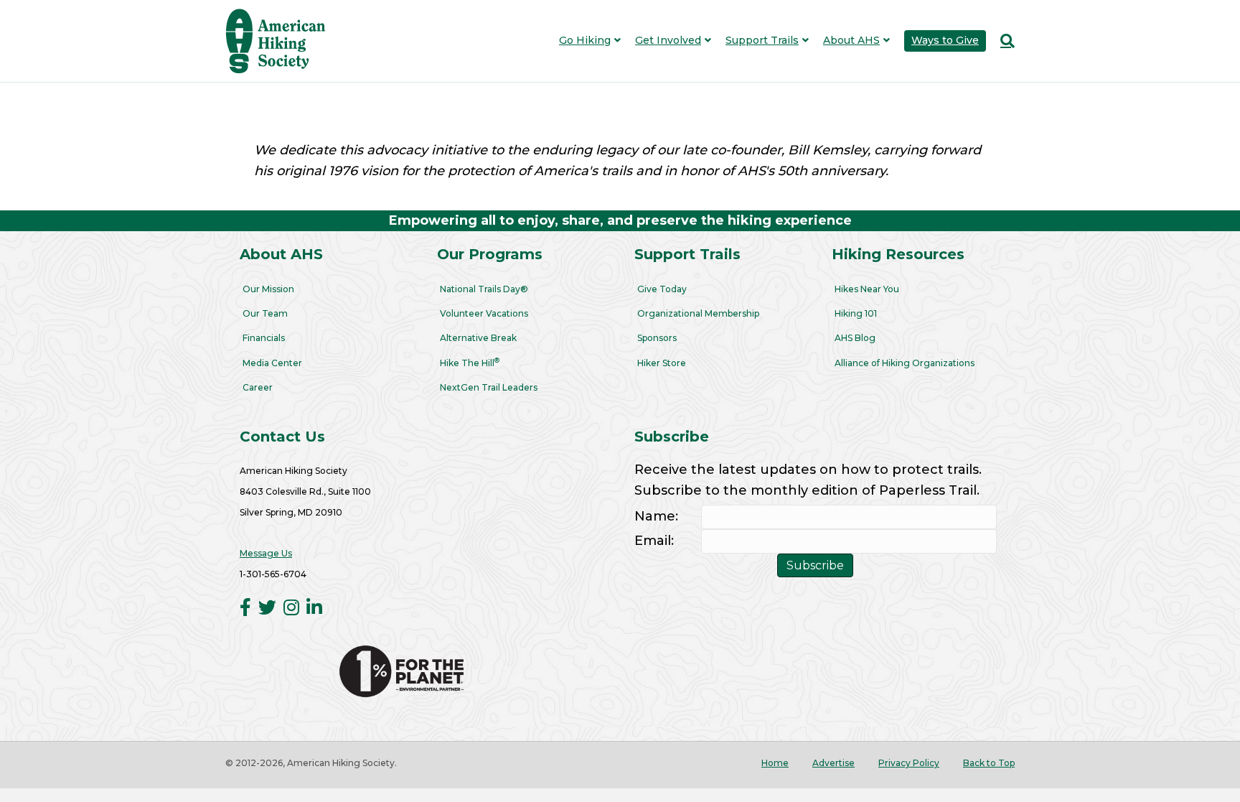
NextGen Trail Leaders (488, 387)
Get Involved (668, 40)
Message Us (266, 553)
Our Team (265, 313)
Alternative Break (478, 337)
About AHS (851, 40)
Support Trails (762, 40)
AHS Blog (855, 337)
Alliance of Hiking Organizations (904, 363)
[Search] (1004, 40)
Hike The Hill (469, 362)
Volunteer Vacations (484, 313)
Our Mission (268, 289)
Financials (264, 337)
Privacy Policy (908, 762)
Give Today (662, 289)
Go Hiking (585, 40)
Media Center (272, 363)
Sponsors (657, 337)
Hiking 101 (856, 313)
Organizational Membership (698, 313)
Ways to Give (945, 40)
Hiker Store (661, 363)
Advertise (833, 762)
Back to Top (989, 762)
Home (775, 762)
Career (258, 387)
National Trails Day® (484, 289)
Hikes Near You (867, 289)
